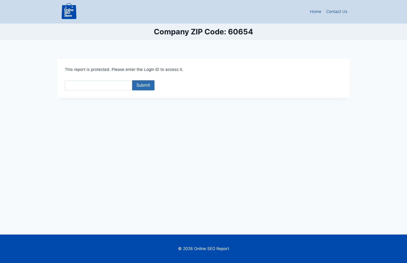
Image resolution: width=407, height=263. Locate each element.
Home (315, 11)
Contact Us (336, 11)
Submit (143, 85)
